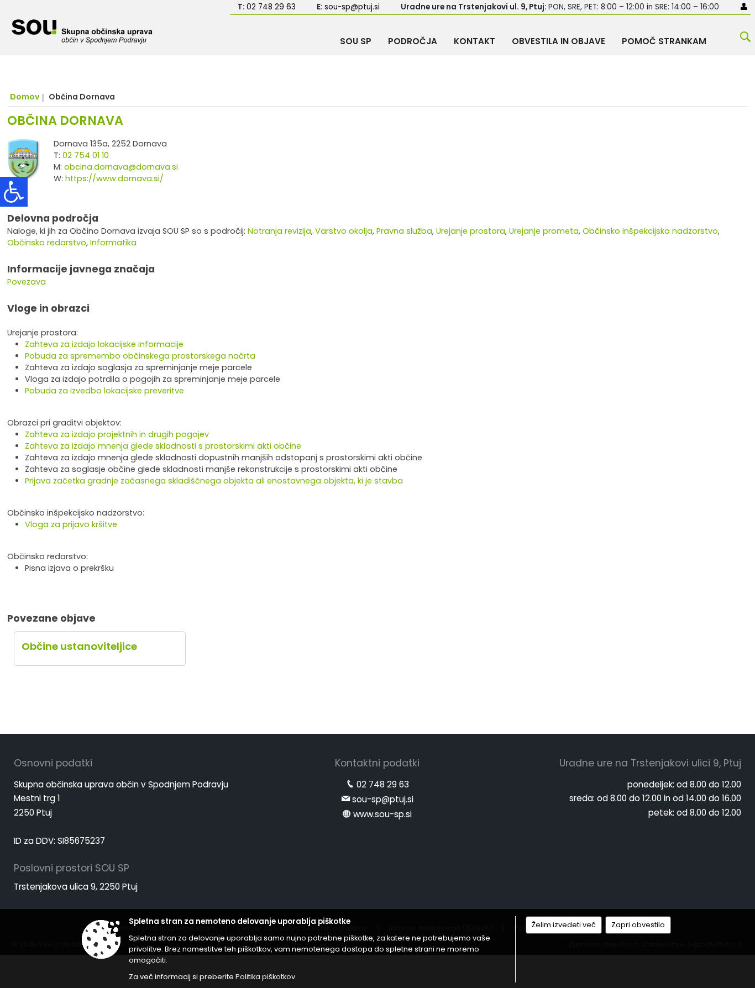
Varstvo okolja (344, 231)
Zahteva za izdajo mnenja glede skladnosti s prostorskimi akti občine (163, 445)
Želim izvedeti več (564, 924)
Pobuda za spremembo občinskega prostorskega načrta (140, 355)
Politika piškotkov (265, 976)
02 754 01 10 (85, 155)
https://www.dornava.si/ (114, 178)
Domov (24, 96)
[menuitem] (356, 38)
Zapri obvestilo (638, 924)
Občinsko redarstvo (46, 242)
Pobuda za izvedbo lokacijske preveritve (104, 390)
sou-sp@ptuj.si (352, 7)
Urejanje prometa (544, 231)
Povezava (26, 281)
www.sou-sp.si (382, 814)
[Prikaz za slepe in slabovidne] (14, 192)
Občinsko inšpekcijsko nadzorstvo (650, 231)
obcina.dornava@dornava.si (121, 166)
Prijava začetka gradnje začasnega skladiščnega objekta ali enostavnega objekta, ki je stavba (214, 480)
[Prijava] (744, 6)
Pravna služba (404, 231)
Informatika (113, 242)
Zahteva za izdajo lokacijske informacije (104, 344)
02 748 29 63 (271, 7)
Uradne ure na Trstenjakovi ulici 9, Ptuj (650, 763)
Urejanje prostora (470, 231)
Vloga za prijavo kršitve (71, 524)
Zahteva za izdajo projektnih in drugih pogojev (117, 434)
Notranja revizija (279, 231)
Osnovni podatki (53, 763)
